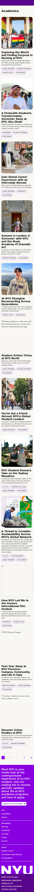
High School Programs (11, 886)
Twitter (4, 827)
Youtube (5, 834)
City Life (5, 487)
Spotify (4, 841)
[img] (17, 33)
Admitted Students (8, 685)
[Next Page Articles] (31, 757)
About (4, 847)
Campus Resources (8, 430)
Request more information (13, 804)
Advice (4, 817)
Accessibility (7, 858)
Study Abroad (20, 72)
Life (3, 810)
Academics (6, 814)
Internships (6, 132)
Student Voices (7, 72)
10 (24, 758)
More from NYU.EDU (9, 877)
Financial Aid (7, 883)
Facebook (5, 830)
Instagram (5, 823)
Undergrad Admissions (11, 880)
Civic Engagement (17, 556)
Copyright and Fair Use (11, 855)
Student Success (9, 889)
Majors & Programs (24, 68)
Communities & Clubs (18, 487)
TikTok (4, 838)
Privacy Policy (7, 851)
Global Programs (8, 68)
